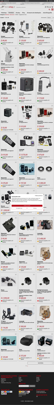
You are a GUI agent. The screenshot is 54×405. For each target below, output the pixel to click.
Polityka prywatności (38, 195)
